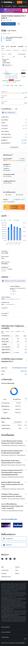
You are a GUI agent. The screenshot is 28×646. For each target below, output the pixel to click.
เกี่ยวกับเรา (17, 567)
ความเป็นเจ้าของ (16, 50)
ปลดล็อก (17, 352)
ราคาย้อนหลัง (23, 50)
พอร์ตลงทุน (3, 573)
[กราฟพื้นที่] (5, 54)
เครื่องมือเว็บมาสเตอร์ (6, 576)
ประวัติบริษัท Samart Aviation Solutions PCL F (12, 360)
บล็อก (2, 567)
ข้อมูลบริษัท (8, 50)
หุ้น (2, 6)
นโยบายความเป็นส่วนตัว (6, 632)
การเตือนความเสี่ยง (5, 637)
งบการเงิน (13, 46)
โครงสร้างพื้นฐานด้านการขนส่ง (19, 367)
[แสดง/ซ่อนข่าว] (10, 54)
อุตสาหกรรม (24, 371)
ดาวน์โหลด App (4, 570)
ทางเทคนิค (20, 46)
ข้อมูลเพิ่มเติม (8, 40)
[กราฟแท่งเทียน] (3, 54)
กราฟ (7, 46)
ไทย (26, 374)
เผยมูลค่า (23, 92)
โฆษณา (17, 570)
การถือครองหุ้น (6, 379)
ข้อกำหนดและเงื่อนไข (5, 627)
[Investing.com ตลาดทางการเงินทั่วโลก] (9, 2)
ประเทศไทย (8, 6)
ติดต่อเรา (17, 573)
